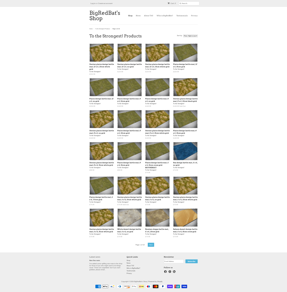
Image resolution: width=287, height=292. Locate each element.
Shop (130, 16)
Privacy (194, 16)
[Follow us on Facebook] (165, 272)
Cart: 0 (173, 3)
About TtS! (148, 16)
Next (151, 245)
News (138, 16)
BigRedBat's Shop (104, 15)
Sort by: (179, 35)
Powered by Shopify (155, 281)
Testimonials (182, 16)
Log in (93, 3)
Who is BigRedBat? (165, 16)
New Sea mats (94, 260)
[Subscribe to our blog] (174, 272)
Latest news (94, 257)
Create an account (105, 3)
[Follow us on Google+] (170, 272)
